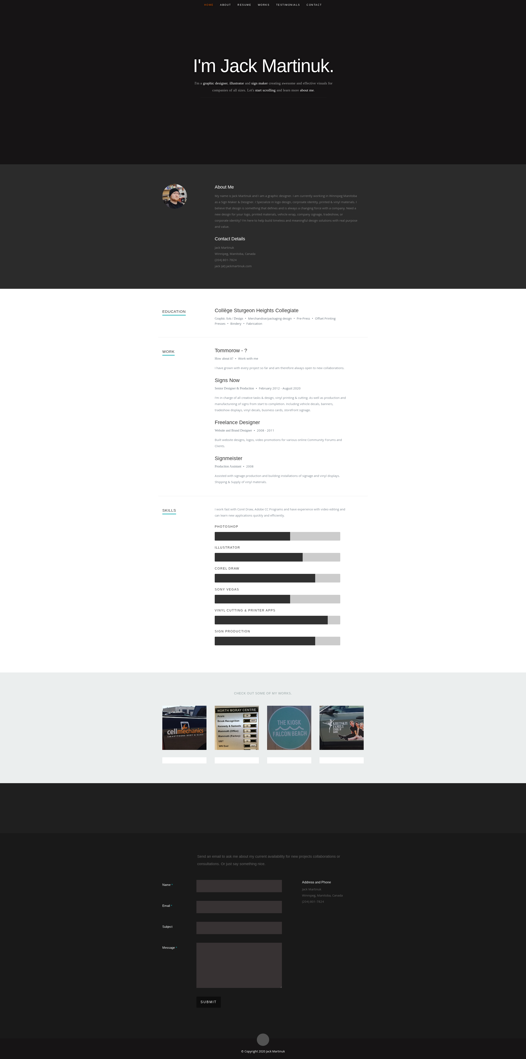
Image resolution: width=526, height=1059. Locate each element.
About (225, 4)
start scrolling (265, 90)
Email (167, 906)
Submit (209, 1002)
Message (169, 948)
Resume (244, 4)
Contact (314, 4)
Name (167, 885)
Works (264, 4)
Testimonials (288, 4)
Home (209, 4)
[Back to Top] (263, 1040)
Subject (167, 926)
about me (307, 90)
